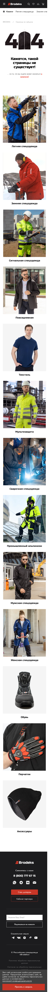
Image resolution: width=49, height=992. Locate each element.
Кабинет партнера (24, 898)
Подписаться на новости (24, 924)
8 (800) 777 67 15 (24, 875)
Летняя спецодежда (25, 11)
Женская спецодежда (24, 660)
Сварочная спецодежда (24, 488)
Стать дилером (24, 892)
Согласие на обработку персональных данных (24, 968)
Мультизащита (24, 431)
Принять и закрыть (23, 986)
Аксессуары (24, 831)
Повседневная (25, 317)
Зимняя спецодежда (24, 203)
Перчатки (24, 774)
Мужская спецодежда (24, 603)
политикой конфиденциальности (17, 981)
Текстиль (24, 374)
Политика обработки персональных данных (24, 961)
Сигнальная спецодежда (24, 260)
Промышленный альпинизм (24, 546)
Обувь (24, 717)
